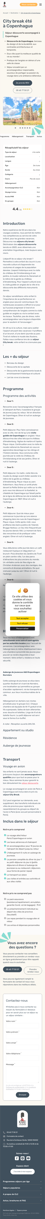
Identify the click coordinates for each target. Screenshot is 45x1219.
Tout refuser (22, 623)
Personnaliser (22, 628)
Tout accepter (22, 618)
